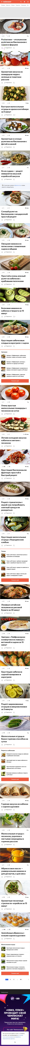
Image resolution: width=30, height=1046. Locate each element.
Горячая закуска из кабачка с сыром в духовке (14, 805)
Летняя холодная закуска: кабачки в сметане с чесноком (14, 440)
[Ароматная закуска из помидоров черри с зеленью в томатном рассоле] (15, 58)
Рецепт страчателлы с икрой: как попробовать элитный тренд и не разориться (13, 506)
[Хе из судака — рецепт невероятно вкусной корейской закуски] (15, 158)
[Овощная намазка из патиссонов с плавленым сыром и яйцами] (15, 230)
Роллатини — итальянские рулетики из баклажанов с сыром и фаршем (14, 42)
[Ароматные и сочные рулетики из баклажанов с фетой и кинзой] (15, 125)
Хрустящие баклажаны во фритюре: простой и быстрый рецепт (14, 472)
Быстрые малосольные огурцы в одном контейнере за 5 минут (15, 109)
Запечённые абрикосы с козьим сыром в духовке (13, 934)
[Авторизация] (28, 1)
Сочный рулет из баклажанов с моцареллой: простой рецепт (14, 214)
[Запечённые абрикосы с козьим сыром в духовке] (15, 919)
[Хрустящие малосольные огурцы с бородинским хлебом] (15, 524)
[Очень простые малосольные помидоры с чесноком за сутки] (15, 392)
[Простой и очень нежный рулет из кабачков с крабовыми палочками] (15, 262)
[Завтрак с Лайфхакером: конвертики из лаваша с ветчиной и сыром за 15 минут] (15, 624)
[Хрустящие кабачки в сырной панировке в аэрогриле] (15, 658)
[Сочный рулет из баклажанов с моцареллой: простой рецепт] (15, 198)
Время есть (18, 185)
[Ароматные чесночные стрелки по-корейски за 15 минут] (15, 887)
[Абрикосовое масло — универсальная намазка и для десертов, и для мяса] (15, 855)
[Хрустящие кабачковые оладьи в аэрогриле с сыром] (15, 327)
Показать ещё (15, 381)
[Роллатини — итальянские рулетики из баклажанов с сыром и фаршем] (15, 26)
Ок (15, 1042)
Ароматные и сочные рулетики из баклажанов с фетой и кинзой (14, 141)
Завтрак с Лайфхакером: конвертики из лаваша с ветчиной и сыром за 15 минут (13, 641)
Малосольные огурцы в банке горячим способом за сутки (14, 739)
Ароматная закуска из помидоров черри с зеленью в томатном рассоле (12, 75)
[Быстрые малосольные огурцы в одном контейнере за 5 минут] (15, 93)
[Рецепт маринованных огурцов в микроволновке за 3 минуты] (15, 691)
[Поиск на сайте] (21, 1)
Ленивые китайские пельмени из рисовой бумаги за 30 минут (11, 607)
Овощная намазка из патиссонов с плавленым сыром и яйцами (13, 246)
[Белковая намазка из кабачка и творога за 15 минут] (15, 295)
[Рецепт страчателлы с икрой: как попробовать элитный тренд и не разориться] (15, 489)
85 (20, 979)
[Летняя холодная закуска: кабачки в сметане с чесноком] (15, 424)
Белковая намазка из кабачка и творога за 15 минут (12, 311)
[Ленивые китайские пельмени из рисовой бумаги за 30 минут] (15, 591)
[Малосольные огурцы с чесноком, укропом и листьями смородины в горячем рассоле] (15, 820)
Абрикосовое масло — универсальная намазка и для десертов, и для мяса (13, 871)
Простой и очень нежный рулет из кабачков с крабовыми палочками (13, 278)
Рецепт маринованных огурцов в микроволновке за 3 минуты (14, 706)
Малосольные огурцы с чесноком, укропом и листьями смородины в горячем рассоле (12, 837)
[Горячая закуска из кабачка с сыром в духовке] (15, 791)
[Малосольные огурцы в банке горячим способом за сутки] (15, 723)
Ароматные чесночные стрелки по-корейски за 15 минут (14, 903)
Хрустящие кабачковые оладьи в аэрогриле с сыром (15, 341)
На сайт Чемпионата (15, 1029)
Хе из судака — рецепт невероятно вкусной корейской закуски (12, 173)
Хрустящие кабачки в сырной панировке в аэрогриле (11, 674)
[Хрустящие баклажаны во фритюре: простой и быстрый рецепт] (15, 457)
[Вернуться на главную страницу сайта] (7, 2)
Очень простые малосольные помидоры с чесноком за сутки (14, 408)
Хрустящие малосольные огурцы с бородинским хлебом (13, 539)
